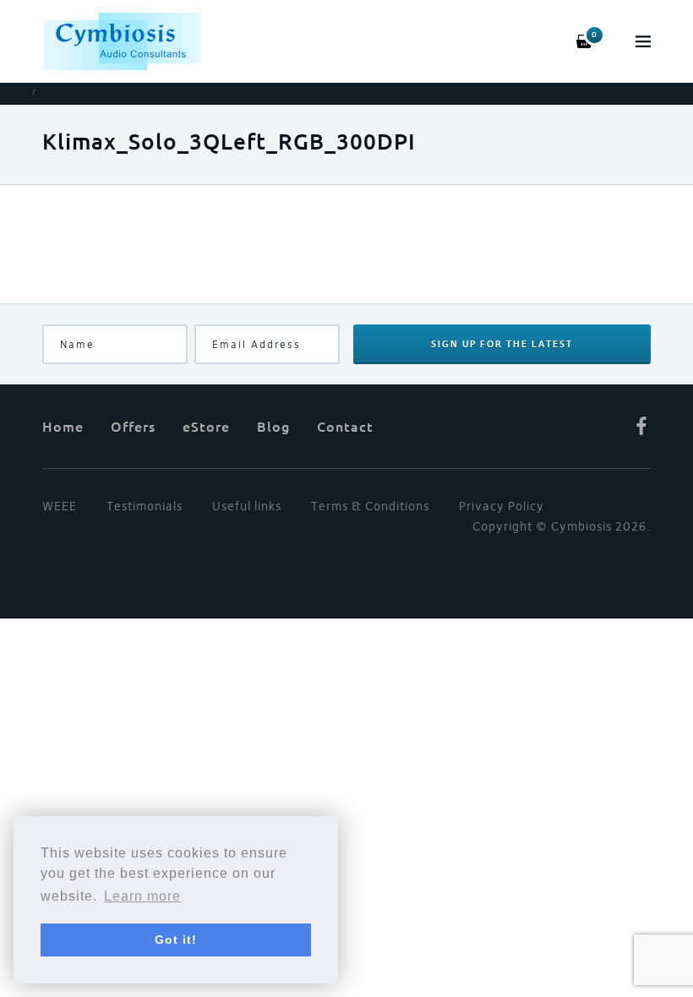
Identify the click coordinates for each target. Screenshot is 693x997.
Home (63, 426)
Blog (273, 426)
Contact (345, 426)
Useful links (246, 506)
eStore (206, 426)
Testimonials (144, 506)
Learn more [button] (142, 896)
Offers (133, 426)
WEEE (59, 506)
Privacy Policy (501, 506)
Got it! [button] (176, 939)
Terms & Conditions (370, 506)
